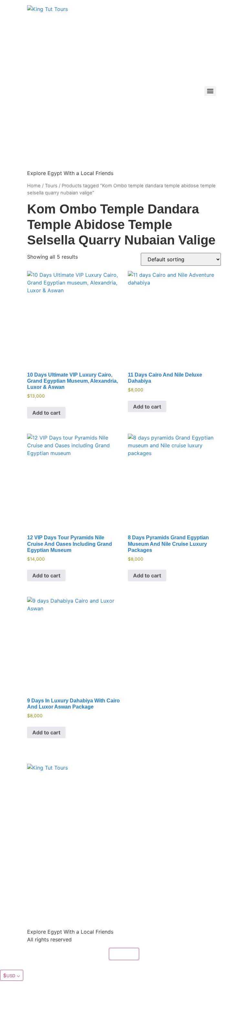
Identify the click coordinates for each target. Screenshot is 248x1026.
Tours (51, 186)
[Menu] (210, 91)
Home (34, 186)
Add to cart (46, 412)
